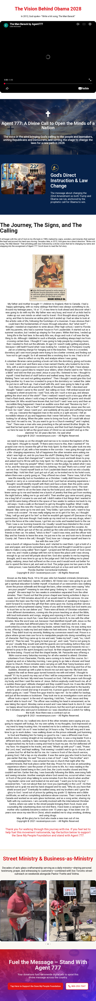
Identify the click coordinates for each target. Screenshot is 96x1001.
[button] (2, 911)
